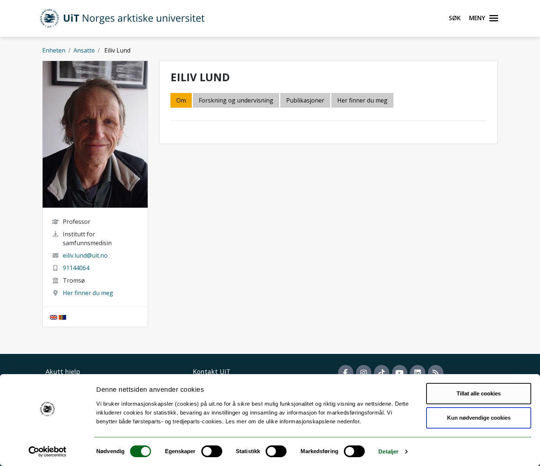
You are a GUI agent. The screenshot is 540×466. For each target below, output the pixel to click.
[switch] (211, 451)
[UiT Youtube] (399, 372)
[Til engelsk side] (53, 317)
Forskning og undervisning (236, 100)
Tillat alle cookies (479, 393)
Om (181, 100)
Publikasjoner (305, 100)
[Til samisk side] (62, 317)
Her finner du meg (88, 293)
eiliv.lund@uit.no (85, 255)
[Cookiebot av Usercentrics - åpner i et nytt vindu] (47, 451)
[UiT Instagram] (363, 372)
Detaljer (388, 451)
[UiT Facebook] (345, 372)
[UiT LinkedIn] (417, 372)
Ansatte (84, 50)
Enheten (53, 50)
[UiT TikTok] (381, 372)
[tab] (305, 101)
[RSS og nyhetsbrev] (435, 372)
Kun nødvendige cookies (479, 418)
